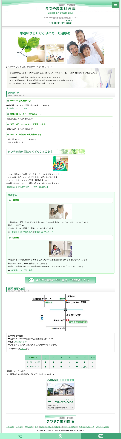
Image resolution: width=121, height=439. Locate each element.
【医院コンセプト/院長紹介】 (18, 187)
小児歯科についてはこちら (21, 270)
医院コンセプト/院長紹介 (51, 427)
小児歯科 (19, 427)
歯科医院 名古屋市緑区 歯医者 (60, 13)
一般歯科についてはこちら (21, 232)
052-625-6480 (21, 342)
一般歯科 (10, 427)
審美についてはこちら (44, 232)
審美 (36, 427)
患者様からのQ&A (86, 427)
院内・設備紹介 (70, 427)
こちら (23, 349)
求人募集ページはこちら (16, 108)
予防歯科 (29, 427)
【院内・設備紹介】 (40, 187)
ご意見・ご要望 (102, 427)
